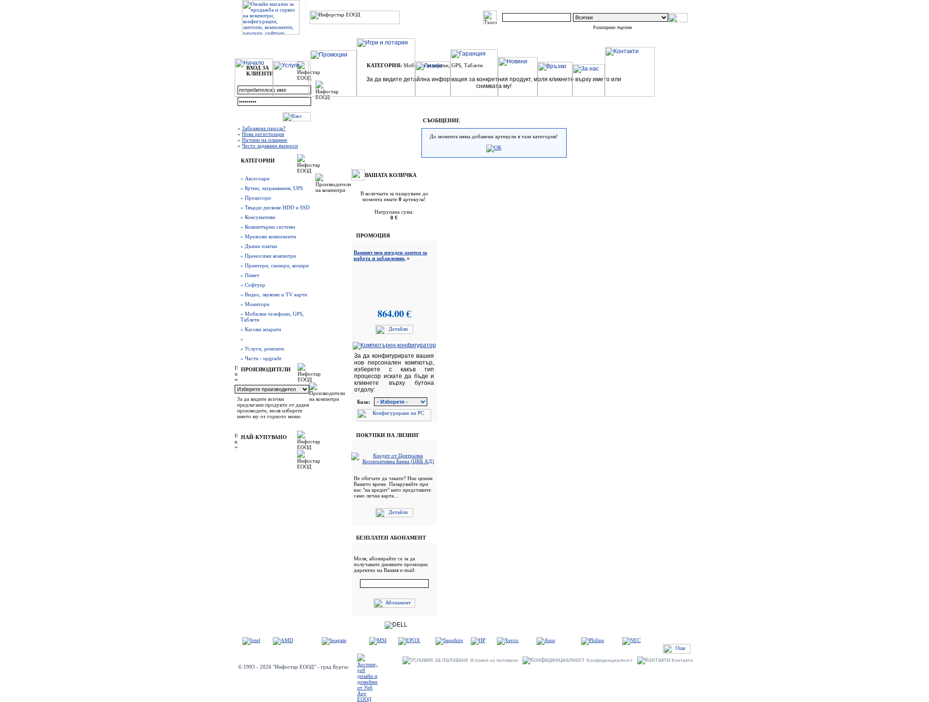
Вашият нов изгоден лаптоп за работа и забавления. (390, 255)
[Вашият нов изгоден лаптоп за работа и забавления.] (394, 332)
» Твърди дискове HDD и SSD (275, 207)
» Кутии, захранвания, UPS (271, 188)
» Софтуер (252, 285)
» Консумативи (257, 217)
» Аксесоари (255, 178)
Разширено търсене (612, 27)
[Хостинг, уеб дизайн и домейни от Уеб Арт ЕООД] (367, 699)
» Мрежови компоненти (268, 236)
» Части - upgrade (261, 358)
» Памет (249, 275)
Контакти (682, 660)
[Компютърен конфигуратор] (394, 345)
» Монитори (255, 304)
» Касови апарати (260, 329)
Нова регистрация (263, 134)
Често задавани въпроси (270, 145)
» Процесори (255, 198)
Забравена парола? (263, 128)
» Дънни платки (258, 246)
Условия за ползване (494, 660)
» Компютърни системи (267, 227)
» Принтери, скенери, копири (274, 265)
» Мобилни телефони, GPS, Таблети (272, 316)
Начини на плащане (264, 140)
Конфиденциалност (609, 660)
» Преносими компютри (268, 256)
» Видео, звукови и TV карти (273, 294)
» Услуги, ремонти (262, 348)
